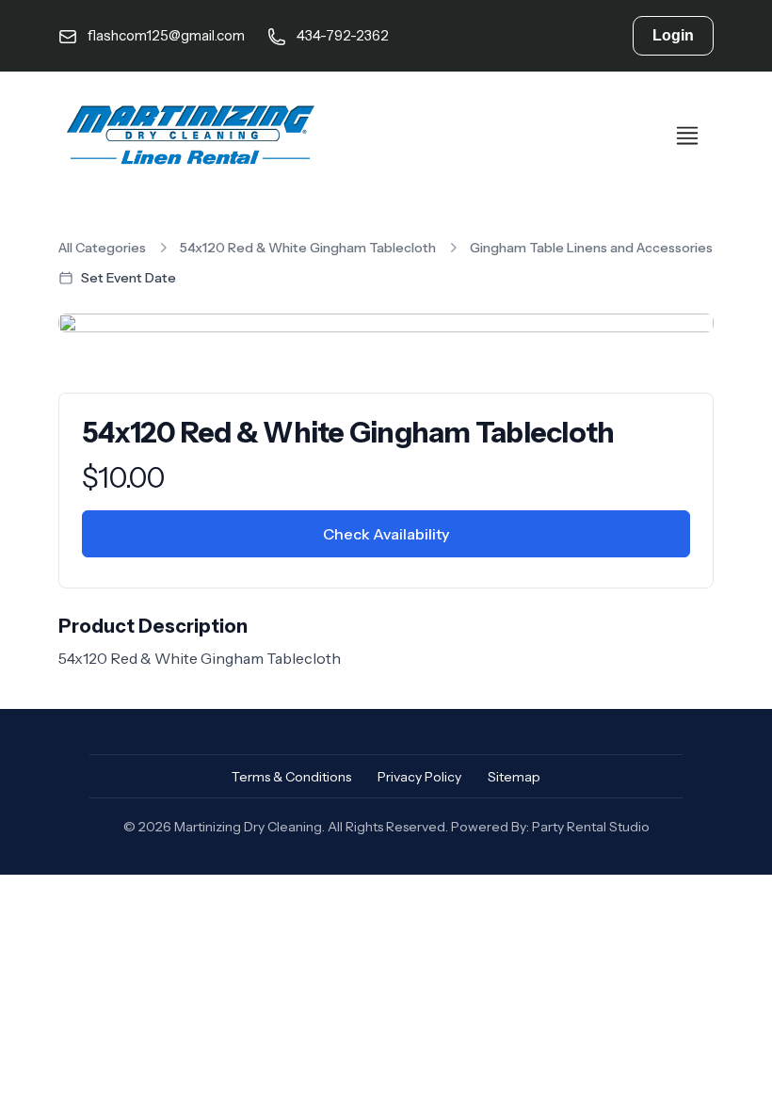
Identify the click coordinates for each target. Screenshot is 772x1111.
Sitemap (514, 776)
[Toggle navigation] (687, 135)
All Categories (102, 247)
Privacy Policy (419, 776)
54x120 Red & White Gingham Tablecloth (308, 247)
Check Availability (386, 533)
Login (673, 35)
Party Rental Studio (591, 826)
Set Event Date (128, 277)
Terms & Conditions (291, 776)
